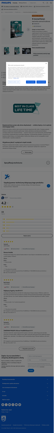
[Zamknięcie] (45, 63)
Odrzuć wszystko (30, 82)
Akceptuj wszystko (41, 82)
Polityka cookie (15, 78)
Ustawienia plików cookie (13, 82)
